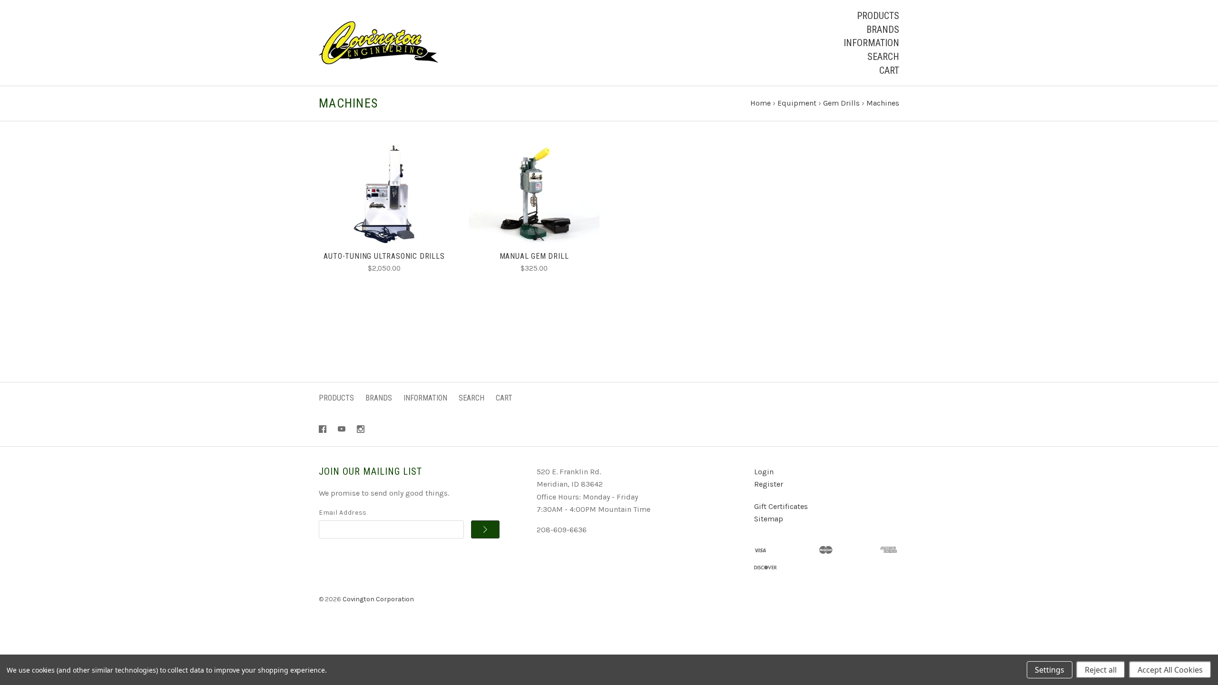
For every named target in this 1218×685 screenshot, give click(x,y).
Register (768, 484)
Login (764, 471)
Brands (882, 29)
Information (871, 43)
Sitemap (768, 518)
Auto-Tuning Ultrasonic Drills (384, 256)
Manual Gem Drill (534, 256)
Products (878, 15)
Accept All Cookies (1170, 670)
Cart (889, 70)
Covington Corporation (378, 599)
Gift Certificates (781, 506)
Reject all (1101, 670)
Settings (1049, 670)
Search (883, 56)
